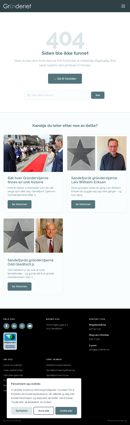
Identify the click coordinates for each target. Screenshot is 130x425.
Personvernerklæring (117, 420)
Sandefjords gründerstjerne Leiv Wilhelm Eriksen (94, 180)
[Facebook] (6, 326)
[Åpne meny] (123, 6)
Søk (97, 95)
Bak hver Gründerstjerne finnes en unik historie (28, 180)
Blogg (6, 385)
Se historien (19, 204)
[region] (44, 398)
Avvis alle (43, 410)
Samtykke (22, 410)
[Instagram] (22, 326)
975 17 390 (94, 339)
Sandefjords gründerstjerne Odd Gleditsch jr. (31, 262)
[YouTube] (30, 326)
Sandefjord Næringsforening (60, 370)
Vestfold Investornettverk (58, 365)
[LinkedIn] (14, 326)
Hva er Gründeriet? (12, 365)
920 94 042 (95, 329)
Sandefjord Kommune (57, 375)
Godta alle (66, 410)
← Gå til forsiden (65, 78)
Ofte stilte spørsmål (13, 375)
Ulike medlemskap (13, 370)
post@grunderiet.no (99, 349)
